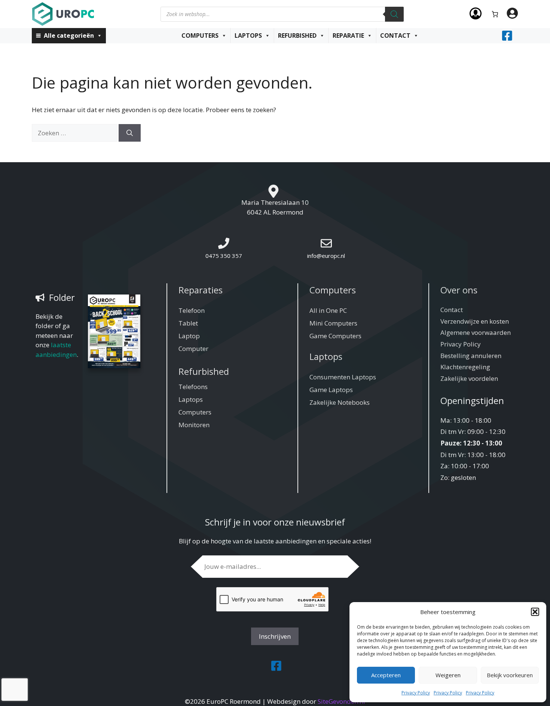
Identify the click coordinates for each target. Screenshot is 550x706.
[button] (535, 612)
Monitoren (194, 424)
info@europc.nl (326, 255)
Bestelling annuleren (470, 355)
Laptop (189, 336)
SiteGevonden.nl (341, 701)
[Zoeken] (394, 14)
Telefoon (191, 310)
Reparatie (348, 35)
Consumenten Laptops (342, 377)
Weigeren (448, 675)
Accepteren (386, 675)
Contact (395, 35)
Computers (200, 35)
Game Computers (335, 336)
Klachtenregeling (465, 367)
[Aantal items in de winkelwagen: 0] (495, 14)
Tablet (188, 323)
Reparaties (200, 290)
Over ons (458, 290)
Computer (193, 348)
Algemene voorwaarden (475, 332)
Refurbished (297, 35)
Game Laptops (331, 389)
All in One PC (328, 310)
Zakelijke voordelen (469, 378)
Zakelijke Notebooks (339, 402)
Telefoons (193, 386)
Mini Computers (333, 323)
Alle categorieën (69, 35)
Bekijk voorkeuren (510, 675)
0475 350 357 (223, 255)
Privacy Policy (415, 693)
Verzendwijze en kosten (474, 321)
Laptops (248, 35)
